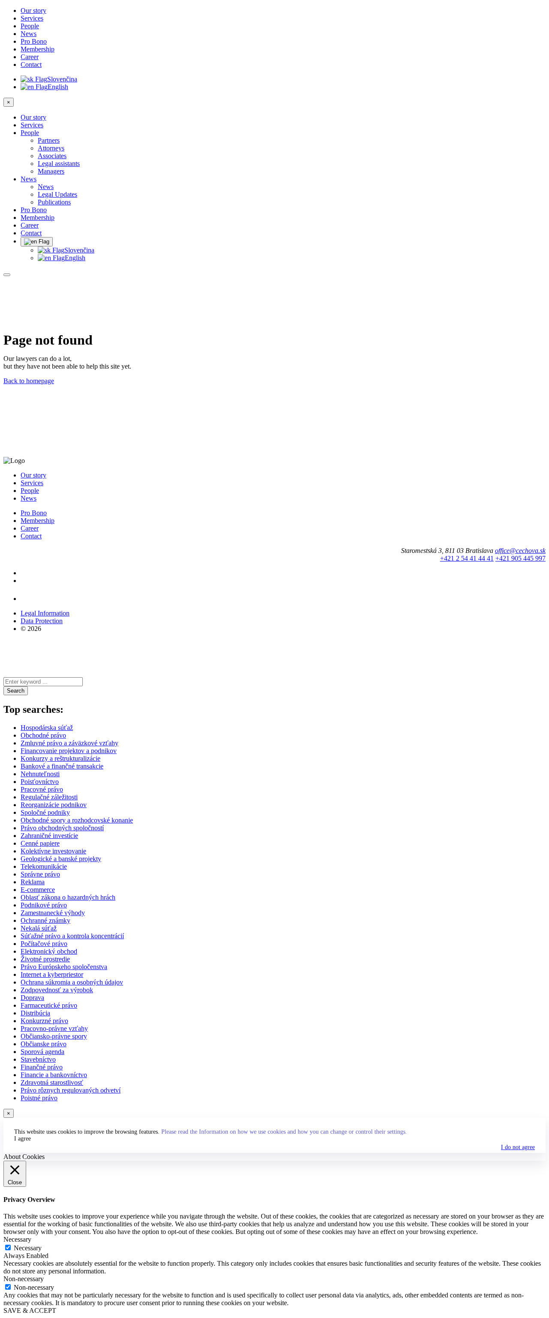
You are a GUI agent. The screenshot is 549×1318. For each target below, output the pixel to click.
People (30, 26)
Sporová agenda (42, 1051)
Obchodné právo (43, 735)
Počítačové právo (44, 943)
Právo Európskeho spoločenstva (64, 966)
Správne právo (40, 874)
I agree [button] (22, 1138)
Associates (52, 155)
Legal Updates (57, 194)
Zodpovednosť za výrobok (57, 990)
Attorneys (51, 148)
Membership (37, 49)
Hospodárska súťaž (47, 727)
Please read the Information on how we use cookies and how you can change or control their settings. (284, 1132)
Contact (31, 64)
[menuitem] (292, 140)
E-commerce (38, 889)
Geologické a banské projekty (61, 858)
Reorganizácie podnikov (54, 804)
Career (30, 56)
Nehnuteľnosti (40, 774)
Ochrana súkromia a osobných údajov (72, 982)
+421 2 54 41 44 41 (467, 558)
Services (32, 18)
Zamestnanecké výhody (53, 912)
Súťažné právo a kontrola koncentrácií (72, 936)
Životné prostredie (45, 959)
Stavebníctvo (38, 1059)
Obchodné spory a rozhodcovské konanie (77, 820)
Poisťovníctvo (40, 781)
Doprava (32, 997)
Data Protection (42, 620)
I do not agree (518, 1147)
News (28, 33)
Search (15, 691)
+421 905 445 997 (520, 558)
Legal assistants (59, 163)
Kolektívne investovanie (53, 851)
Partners (49, 140)
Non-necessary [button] (23, 1278)
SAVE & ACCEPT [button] (29, 1310)
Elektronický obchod (49, 951)
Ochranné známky (45, 920)
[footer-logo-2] (41, 598)
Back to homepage (28, 380)
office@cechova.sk (520, 550)
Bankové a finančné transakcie (62, 766)
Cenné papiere (40, 843)
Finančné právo (42, 1067)
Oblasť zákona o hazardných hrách (68, 897)
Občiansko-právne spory (54, 1036)
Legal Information (45, 613)
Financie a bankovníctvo (54, 1074)
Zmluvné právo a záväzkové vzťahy (69, 743)
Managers (51, 171)
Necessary (28, 1248)
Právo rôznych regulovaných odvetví (71, 1090)
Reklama (33, 882)
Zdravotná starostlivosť (52, 1082)
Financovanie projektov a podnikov (69, 750)
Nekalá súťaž (39, 928)
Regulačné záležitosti (49, 797)
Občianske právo (43, 1044)
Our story (33, 10)
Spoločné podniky (45, 812)
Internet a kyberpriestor (52, 974)
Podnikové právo (44, 905)
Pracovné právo (42, 789)
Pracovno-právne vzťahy (54, 1028)
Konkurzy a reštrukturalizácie (60, 758)
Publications (54, 202)
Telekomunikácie (44, 866)
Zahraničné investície (49, 835)
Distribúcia (35, 1013)
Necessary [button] (17, 1239)
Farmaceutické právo (49, 1005)
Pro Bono (34, 41)
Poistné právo (39, 1098)
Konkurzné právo (44, 1020)
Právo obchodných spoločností (62, 828)
